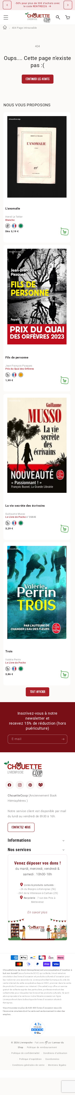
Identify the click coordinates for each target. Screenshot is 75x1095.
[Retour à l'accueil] (5, 27)
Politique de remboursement (42, 1047)
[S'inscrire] (63, 739)
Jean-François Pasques (18, 365)
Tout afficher (37, 692)
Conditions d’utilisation (55, 1053)
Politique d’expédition (30, 1059)
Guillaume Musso (15, 514)
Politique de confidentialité (25, 1053)
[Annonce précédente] (7, 5)
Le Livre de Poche (15, 517)
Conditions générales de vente (28, 1065)
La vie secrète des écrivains (25, 505)
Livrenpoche (26, 1042)
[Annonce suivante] (68, 5)
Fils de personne (16, 357)
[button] (5, 17)
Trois (9, 651)
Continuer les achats (38, 79)
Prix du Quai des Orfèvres (19, 368)
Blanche (9, 220)
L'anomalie (12, 208)
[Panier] (67, 17)
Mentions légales (57, 1065)
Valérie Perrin (13, 659)
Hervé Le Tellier (14, 216)
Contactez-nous (21, 827)
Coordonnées (52, 1059)
